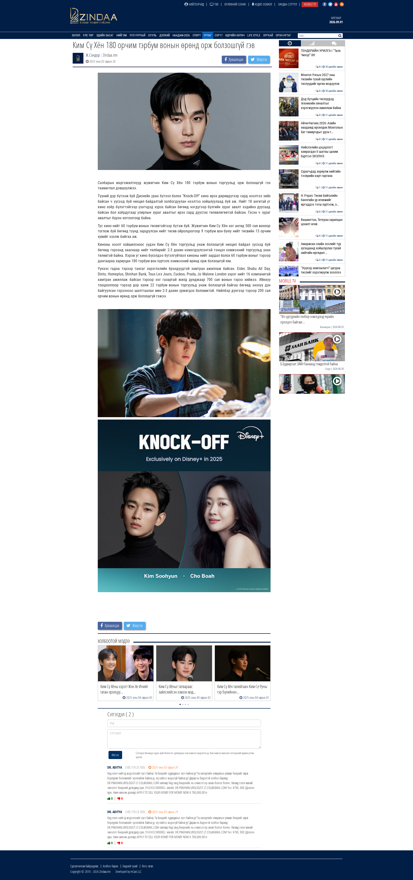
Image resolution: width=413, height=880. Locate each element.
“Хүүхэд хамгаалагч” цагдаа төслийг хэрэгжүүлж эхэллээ (322, 270)
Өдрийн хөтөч (235, 35)
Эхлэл (76, 35)
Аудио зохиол (263, 4)
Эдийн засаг (105, 35)
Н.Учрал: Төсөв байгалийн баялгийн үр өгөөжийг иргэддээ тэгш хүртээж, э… (322, 200)
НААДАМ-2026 (181, 35)
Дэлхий (164, 35)
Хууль (152, 35)
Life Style (253, 35)
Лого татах (147, 866)
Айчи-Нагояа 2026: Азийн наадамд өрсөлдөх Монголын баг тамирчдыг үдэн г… (322, 127)
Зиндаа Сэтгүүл (287, 4)
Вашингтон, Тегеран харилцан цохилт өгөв (322, 222)
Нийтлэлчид (196, 4)
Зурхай (268, 35)
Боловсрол (325, 327)
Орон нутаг (283, 35)
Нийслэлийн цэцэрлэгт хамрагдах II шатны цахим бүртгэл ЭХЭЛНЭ (322, 151)
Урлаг (208, 35)
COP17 (219, 35)
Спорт (197, 35)
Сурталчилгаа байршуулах (84, 866)
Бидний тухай (130, 866)
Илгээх (115, 755)
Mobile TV (310, 4)
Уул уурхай (137, 35)
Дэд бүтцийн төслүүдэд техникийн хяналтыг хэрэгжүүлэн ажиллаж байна (322, 103)
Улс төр (88, 35)
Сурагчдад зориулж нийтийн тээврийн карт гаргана (322, 173)
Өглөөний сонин (235, 4)
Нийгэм (121, 35)
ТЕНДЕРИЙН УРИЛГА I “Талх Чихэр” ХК (322, 53)
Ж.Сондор (93, 55)
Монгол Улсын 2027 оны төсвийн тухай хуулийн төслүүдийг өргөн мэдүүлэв (322, 79)
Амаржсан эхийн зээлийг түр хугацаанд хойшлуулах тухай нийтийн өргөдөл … (322, 248)
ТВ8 (216, 4)
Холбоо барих (110, 866)
